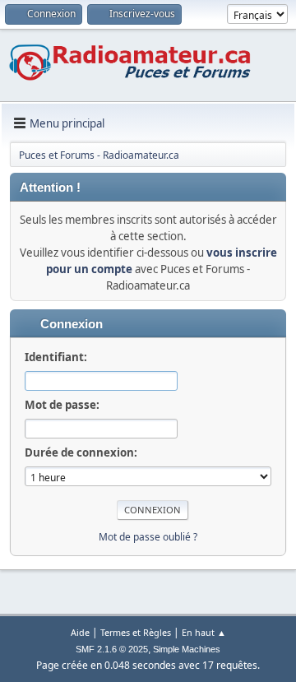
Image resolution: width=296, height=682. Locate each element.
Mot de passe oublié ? (148, 537)
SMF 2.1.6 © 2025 (112, 649)
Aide (80, 632)
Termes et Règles (135, 632)
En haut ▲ (204, 632)
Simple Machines (186, 649)
